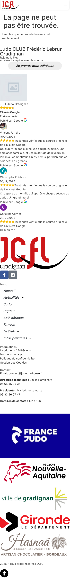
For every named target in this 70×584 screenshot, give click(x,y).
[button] (65, 5)
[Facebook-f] (4, 275)
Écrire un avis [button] (8, 116)
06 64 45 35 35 (10, 384)
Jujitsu (8, 311)
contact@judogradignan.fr (25, 373)
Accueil (9, 291)
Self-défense (13, 318)
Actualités (11, 297)
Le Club (9, 331)
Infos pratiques (15, 338)
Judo (7, 304)
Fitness (9, 324)
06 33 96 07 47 (10, 394)
